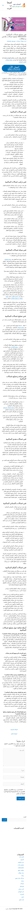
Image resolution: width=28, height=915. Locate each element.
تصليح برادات (21, 865)
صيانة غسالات (7, 259)
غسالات (18, 41)
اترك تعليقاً (23, 41)
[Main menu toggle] (3, 5)
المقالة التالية (14, 734)
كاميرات (22, 894)
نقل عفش (21, 899)
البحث (24, 817)
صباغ (22, 881)
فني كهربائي (21, 891)
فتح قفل (22, 886)
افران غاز (21, 857)
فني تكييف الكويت (15, 296)
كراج (23, 897)
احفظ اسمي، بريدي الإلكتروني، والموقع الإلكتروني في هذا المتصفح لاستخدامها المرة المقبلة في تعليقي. (14, 791)
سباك (22, 875)
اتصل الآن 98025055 (14, 68)
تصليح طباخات (14, 298)
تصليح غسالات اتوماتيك (8, 407)
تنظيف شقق (21, 870)
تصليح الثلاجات (14, 347)
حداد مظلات (21, 873)
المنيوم (22, 859)
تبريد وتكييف (21, 862)
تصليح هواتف (21, 867)
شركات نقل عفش (19, 878)
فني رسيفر (21, 889)
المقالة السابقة (14, 729)
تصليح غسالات (20, 327)
